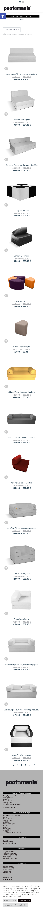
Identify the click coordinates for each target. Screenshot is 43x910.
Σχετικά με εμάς (8, 866)
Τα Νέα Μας (7, 871)
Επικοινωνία (7, 873)
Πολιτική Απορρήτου (10, 858)
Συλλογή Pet (7, 830)
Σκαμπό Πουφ (7, 802)
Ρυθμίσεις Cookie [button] (10, 900)
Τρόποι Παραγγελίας (10, 855)
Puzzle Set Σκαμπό (21, 301)
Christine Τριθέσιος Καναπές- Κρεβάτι (21, 165)
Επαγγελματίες (8, 842)
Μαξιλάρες (6, 799)
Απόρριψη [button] (8, 905)
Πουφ (5, 817)
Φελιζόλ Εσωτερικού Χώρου (12, 832)
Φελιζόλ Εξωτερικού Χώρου (12, 804)
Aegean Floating (8, 797)
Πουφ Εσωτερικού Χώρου (11, 815)
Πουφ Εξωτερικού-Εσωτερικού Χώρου (15, 796)
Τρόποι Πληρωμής (9, 851)
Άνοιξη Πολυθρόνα (22, 573)
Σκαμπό (5, 827)
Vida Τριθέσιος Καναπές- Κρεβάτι (22, 437)
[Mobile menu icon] (37, 8)
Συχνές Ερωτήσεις (9, 869)
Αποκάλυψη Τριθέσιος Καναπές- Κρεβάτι (21, 710)
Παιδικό (5, 825)
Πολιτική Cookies (20, 905)
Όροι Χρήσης (7, 856)
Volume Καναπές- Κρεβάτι (21, 483)
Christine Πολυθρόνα (21, 119)
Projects (5, 840)
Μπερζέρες (6, 829)
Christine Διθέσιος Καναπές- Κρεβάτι (21, 74)
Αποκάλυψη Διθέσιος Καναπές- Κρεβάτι (21, 664)
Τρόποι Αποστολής (9, 853)
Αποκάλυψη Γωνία (21, 619)
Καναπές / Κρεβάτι (9, 824)
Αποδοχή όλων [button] (25, 900)
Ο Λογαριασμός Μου (10, 843)
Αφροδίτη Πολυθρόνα (21, 755)
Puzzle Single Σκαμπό (21, 346)
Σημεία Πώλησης (8, 868)
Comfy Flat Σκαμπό (21, 210)
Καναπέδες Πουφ (8, 801)
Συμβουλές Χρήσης (9, 807)
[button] (3, 16)
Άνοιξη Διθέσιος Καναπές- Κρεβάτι (21, 528)
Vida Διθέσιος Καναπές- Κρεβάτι (21, 392)
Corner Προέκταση (21, 256)
